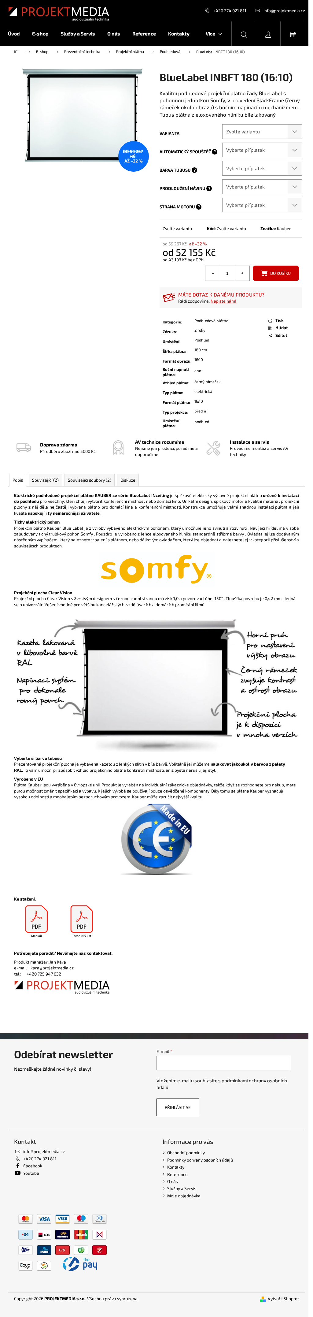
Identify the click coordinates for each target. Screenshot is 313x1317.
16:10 (198, 359)
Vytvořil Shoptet (283, 1298)
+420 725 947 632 (44, 973)
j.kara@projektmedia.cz (51, 967)
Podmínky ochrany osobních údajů (200, 1159)
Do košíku (280, 273)
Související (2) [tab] (45, 480)
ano (197, 370)
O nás (172, 1181)
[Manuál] (36, 921)
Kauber (284, 228)
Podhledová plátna (211, 320)
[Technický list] (81, 921)
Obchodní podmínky (186, 1152)
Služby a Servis (181, 1188)
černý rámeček (207, 381)
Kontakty (175, 1167)
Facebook (32, 1165)
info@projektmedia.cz (284, 10)
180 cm (200, 349)
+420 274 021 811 (229, 10)
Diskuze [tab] (127, 480)
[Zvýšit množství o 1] (242, 273)
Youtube (31, 1173)
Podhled (201, 340)
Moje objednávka (184, 1195)
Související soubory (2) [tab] (89, 480)
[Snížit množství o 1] (212, 273)
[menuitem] (17, 33)
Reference (177, 1174)
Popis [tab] (18, 480)
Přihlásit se (178, 1107)
